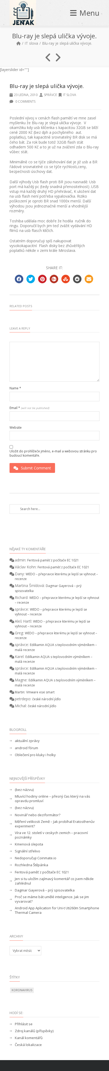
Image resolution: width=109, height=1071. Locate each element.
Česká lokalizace (28, 1045)
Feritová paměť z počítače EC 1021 (53, 560)
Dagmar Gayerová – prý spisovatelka (45, 890)
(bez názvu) (24, 789)
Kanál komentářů (29, 1038)
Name (15, 388)
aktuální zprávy (27, 741)
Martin (19, 692)
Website (16, 428)
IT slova (31, 43)
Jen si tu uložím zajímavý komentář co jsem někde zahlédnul (54, 881)
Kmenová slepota (29, 844)
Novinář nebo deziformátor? (37, 815)
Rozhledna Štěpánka (31, 865)
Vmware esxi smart (40, 692)
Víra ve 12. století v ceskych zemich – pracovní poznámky (51, 835)
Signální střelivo (27, 851)
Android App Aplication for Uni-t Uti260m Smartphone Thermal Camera (57, 910)
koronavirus (22, 990)
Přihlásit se (24, 1024)
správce (50, 95)
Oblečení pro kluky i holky (35, 755)
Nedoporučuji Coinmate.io (35, 858)
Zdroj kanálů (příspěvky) (34, 1031)
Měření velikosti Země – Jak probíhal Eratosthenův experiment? (55, 823)
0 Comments (25, 101)
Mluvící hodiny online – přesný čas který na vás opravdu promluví (52, 798)
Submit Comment (36, 467)
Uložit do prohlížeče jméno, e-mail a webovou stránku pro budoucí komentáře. (53, 453)
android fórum (26, 748)
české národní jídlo (46, 699)
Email (29, 408)
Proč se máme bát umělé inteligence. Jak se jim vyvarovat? (52, 899)
